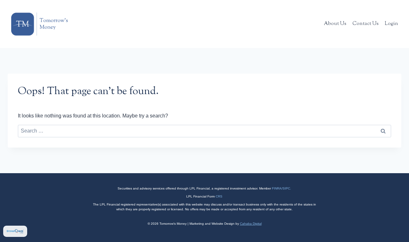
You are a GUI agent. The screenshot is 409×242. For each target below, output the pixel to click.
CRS (219, 196)
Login (391, 24)
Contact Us (365, 24)
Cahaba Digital (251, 223)
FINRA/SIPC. (281, 188)
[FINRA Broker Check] (15, 231)
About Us (335, 24)
